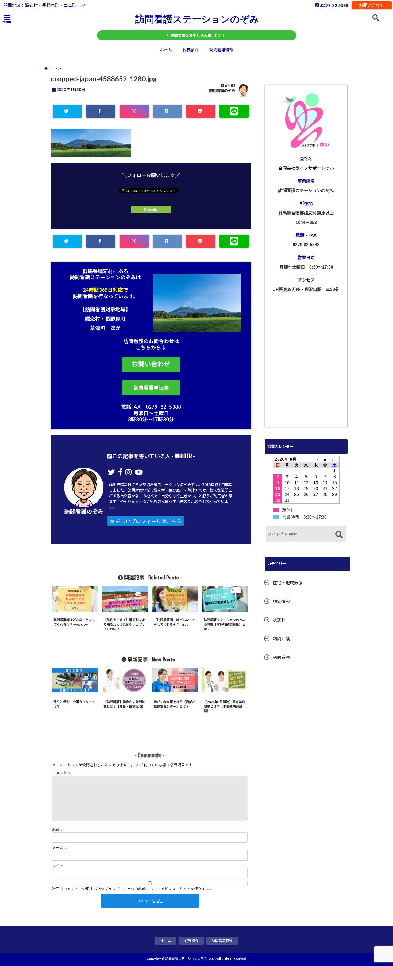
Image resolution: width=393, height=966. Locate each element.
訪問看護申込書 (151, 388)
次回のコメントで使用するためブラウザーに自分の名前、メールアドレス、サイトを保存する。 (132, 888)
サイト (57, 865)
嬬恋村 (279, 619)
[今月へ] (325, 459)
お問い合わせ (371, 5)
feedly (152, 210)
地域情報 (281, 601)
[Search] (339, 535)
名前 (58, 829)
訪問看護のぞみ (222, 90)
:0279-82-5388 (333, 5)
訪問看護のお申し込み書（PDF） (197, 35)
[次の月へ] (335, 459)
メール (60, 847)
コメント (62, 773)
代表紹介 (191, 49)
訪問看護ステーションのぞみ (197, 18)
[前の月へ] (316, 459)
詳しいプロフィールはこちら (148, 521)
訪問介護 (281, 638)
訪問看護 (281, 657)
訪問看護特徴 (221, 49)
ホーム (166, 49)
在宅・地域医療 (288, 582)
